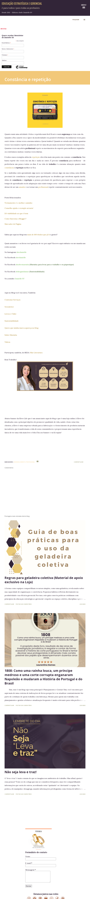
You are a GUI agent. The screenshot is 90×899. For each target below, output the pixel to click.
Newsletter (9, 307)
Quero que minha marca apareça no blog (21, 328)
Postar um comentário (24, 604)
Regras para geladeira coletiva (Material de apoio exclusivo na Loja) (44, 580)
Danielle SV (19, 279)
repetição (36, 157)
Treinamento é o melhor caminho (18, 203)
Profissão (5, 55)
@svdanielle (21, 252)
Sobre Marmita (11, 335)
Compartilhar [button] (78, 462)
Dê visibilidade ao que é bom (16, 213)
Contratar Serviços (12, 300)
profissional (43, 187)
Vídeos (7, 342)
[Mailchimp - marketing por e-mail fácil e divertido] (21, 68)
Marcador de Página (13, 224)
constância (9, 168)
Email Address (6, 43)
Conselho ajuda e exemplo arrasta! (19, 208)
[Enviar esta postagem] (37, 462)
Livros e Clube (10, 314)
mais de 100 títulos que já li (38, 234)
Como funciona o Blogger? (15, 219)
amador (22, 187)
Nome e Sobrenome (8, 49)
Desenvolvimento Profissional (24, 462)
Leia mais (82, 604)
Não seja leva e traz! (20, 772)
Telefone (4, 60)
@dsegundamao (22, 271)
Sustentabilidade (12, 321)
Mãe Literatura (36, 352)
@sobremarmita (22, 264)
